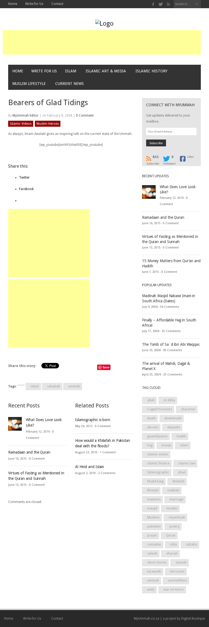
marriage (176, 499)
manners (154, 499)
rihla (173, 544)
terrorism (177, 571)
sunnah (181, 562)
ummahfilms (177, 580)
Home (12, 4)
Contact (57, 4)
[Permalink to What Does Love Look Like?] (15, 423)
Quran (171, 535)
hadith (181, 436)
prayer (152, 535)
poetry (174, 526)
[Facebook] (153, 4)
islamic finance (158, 463)
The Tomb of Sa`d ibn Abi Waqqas (170, 344)
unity (151, 589)
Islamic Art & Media (106, 71)
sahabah (53, 386)
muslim (171, 508)
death (151, 418)
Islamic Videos (21, 124)
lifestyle (152, 490)
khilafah (179, 481)
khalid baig (155, 481)
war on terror (174, 589)
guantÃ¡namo (157, 436)
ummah (74, 386)
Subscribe (152, 158)
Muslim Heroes (47, 124)
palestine (154, 526)
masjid (152, 508)
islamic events (157, 454)
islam (35, 386)
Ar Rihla (169, 400)
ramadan (154, 544)
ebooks (152, 427)
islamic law (187, 463)
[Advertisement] (102, 42)
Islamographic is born (92, 420)
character (188, 409)
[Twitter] (161, 4)
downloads (173, 418)
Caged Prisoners (159, 409)
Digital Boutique (193, 618)
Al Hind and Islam (89, 467)
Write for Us (34, 4)
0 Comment (85, 115)
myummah (177, 517)
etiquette (173, 427)
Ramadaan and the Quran (29, 452)
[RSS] (168, 4)
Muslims (153, 517)
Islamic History (151, 71)
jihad (182, 472)
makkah (173, 490)
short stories (157, 562)
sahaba (191, 544)
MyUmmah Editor (26, 115)
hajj (150, 445)
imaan (166, 445)
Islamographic (158, 472)
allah (151, 400)
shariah (172, 553)
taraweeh (154, 571)
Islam (70, 71)
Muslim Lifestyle (29, 83)
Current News (69, 83)
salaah (152, 553)
